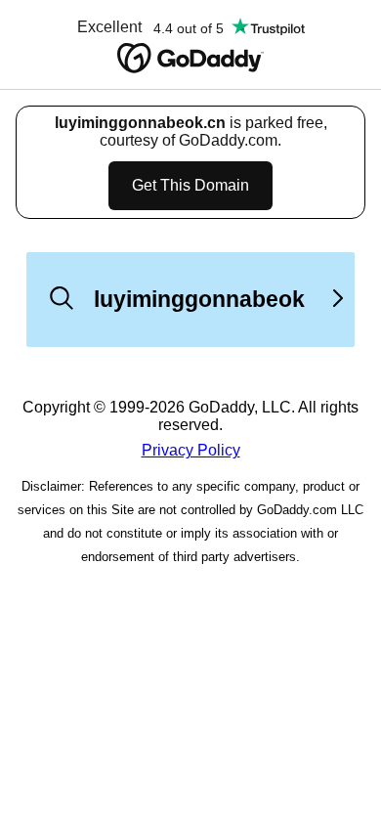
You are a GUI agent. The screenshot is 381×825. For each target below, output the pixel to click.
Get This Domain (190, 185)
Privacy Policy (191, 450)
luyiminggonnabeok (199, 299)
